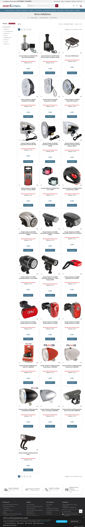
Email (63, 508)
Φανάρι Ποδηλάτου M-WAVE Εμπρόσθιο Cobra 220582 (72, 277)
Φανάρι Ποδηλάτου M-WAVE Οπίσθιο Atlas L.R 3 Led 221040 (28, 322)
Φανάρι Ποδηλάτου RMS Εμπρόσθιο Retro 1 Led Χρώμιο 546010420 (50, 410)
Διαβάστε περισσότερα (44, 521)
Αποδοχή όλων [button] (61, 521)
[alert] (42, 521)
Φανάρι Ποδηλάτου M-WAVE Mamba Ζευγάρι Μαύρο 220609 (72, 189)
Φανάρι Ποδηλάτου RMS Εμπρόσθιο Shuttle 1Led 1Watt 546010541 (72, 410)
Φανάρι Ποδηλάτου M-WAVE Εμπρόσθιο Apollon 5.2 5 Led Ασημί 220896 (28, 233)
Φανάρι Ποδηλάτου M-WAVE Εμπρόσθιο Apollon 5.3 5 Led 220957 (72, 232)
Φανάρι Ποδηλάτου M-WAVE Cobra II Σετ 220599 (50, 189)
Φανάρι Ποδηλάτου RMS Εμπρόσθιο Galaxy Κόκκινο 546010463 (50, 366)
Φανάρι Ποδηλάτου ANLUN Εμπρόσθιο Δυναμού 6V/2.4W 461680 (50, 145)
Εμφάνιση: (77, 24)
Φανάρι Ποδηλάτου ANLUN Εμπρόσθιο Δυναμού (72, 100)
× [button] (83, 517)
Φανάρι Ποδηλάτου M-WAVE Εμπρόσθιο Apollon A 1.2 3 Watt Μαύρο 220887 (50, 278)
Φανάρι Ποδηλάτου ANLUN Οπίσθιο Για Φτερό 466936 (28, 189)
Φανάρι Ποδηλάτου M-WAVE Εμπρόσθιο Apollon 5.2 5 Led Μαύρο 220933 (50, 233)
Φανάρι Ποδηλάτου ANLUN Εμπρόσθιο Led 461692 (50, 100)
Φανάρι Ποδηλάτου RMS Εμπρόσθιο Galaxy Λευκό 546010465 (72, 366)
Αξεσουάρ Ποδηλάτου (43, 17)
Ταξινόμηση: (60, 24)
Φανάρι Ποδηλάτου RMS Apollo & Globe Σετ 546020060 (28, 366)
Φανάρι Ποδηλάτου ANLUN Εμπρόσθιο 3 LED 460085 (28, 100)
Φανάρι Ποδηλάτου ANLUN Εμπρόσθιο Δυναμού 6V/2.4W (28, 144)
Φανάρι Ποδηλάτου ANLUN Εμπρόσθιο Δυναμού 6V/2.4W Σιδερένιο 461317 (72, 145)
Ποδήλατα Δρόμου (34, 17)
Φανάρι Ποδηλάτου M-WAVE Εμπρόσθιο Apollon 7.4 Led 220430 (28, 277)
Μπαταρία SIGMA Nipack (72, 56)
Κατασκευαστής (6, 27)
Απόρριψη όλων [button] (74, 521)
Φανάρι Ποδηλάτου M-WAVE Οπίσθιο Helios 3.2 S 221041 (50, 322)
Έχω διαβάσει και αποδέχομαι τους (71, 515)
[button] (28, 525)
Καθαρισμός (12, 23)
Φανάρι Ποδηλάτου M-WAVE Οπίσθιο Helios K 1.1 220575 (72, 322)
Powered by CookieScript (79, 526)
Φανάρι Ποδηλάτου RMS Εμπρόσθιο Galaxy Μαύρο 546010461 (28, 410)
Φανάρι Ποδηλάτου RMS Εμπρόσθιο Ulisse (28, 453)
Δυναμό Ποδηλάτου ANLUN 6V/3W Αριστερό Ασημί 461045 (28, 56)
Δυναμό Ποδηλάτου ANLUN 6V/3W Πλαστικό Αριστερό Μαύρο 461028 (50, 56)
